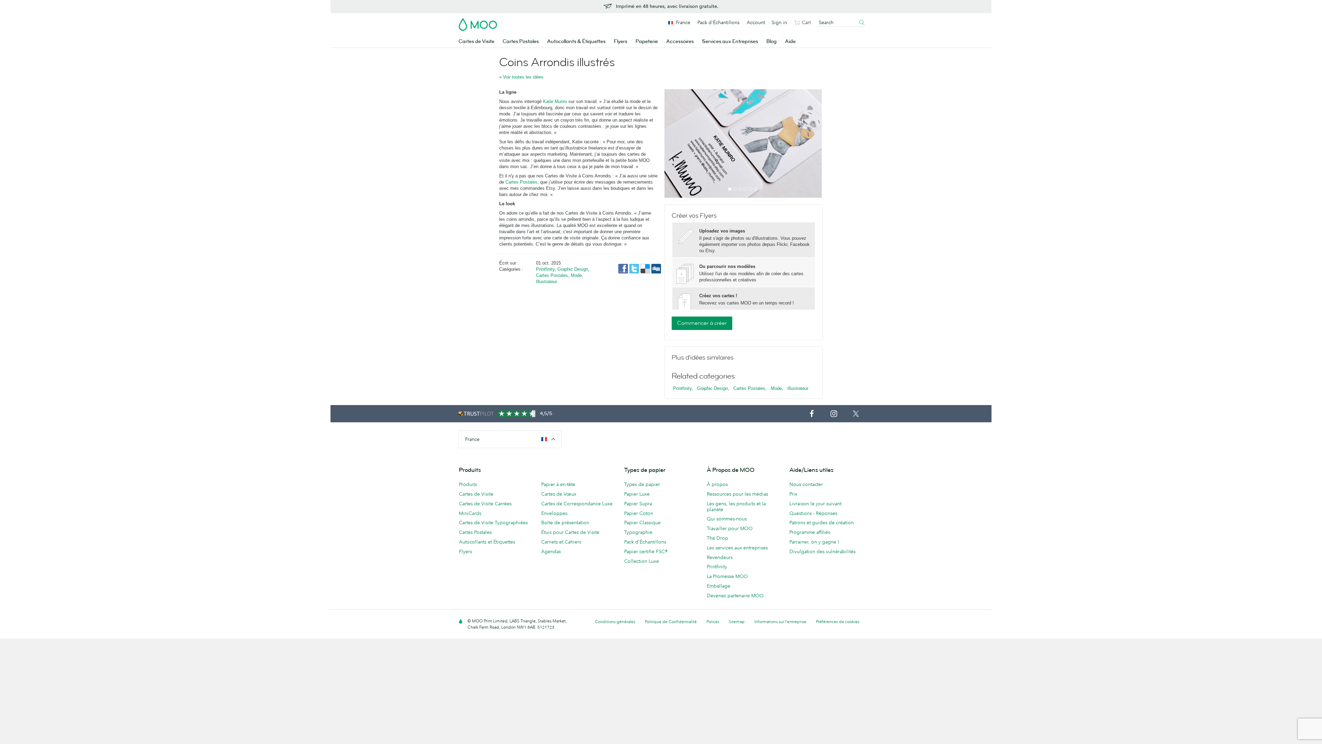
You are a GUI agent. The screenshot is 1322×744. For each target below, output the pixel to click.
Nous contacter (806, 484)
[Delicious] (645, 268)
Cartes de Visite (476, 41)
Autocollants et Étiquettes (487, 542)
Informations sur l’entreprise (780, 621)
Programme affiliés (809, 532)
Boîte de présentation (565, 522)
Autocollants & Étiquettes (576, 41)
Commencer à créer (702, 323)
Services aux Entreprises (730, 41)
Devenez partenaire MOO (735, 595)
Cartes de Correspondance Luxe (576, 503)
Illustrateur (546, 281)
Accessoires (680, 41)
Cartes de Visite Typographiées (493, 522)
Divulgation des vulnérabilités (822, 551)
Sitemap (737, 621)
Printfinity (545, 269)
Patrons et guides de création (821, 522)
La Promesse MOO (727, 576)
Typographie (638, 532)
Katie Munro (555, 101)
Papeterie (647, 41)
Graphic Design (572, 269)
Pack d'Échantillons (718, 22)
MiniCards (470, 513)
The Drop (717, 538)
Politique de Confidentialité (671, 621)
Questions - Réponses (813, 513)
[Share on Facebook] (623, 268)
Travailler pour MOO (730, 528)
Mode (576, 275)
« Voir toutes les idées (521, 77)
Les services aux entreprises (737, 548)
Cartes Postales (521, 41)
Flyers (620, 41)
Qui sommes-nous (727, 519)
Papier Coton (638, 513)
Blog (771, 41)
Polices (712, 621)
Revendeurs (720, 557)
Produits (468, 484)
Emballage (718, 586)
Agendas (551, 551)
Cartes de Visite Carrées (485, 503)
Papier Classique (642, 522)
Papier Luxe (637, 494)
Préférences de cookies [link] (837, 621)
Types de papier (642, 484)
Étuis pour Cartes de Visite (570, 532)
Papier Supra (638, 503)
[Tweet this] (634, 268)
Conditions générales (615, 621)
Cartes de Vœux (558, 494)
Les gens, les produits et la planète (736, 506)
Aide (790, 41)
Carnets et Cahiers (561, 542)
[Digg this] (656, 268)
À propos (717, 484)
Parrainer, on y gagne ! (814, 542)
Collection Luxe (641, 561)
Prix (793, 494)
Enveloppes (554, 513)
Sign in (779, 22)
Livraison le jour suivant (815, 503)
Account (756, 22)
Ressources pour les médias (737, 494)
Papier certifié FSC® (646, 551)
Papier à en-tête (558, 484)
